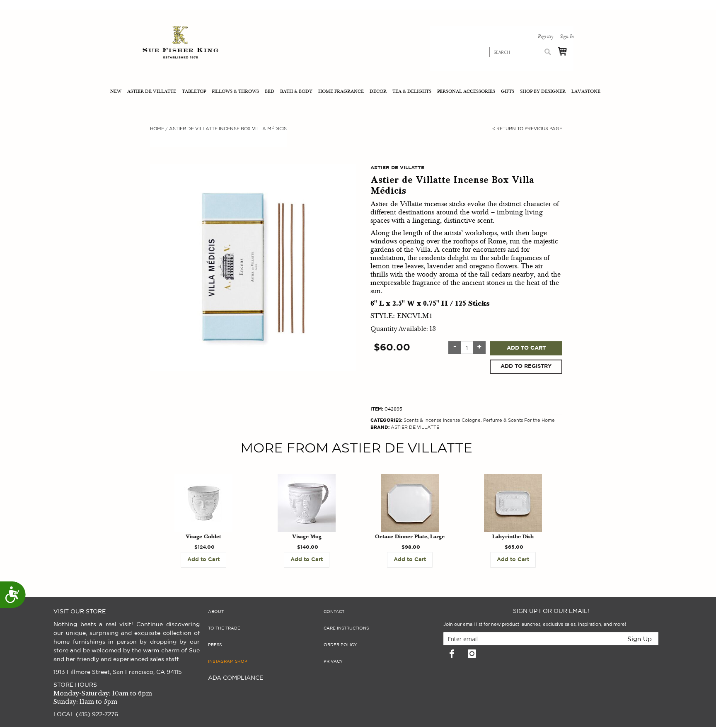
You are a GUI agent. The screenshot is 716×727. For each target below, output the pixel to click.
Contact (334, 612)
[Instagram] (472, 653)
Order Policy (340, 645)
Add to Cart (526, 348)
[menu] (358, 92)
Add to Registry (526, 366)
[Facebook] (451, 653)
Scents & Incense (423, 420)
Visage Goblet (203, 537)
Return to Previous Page (527, 128)
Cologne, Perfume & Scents (492, 420)
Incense (451, 420)
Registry (545, 36)
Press (215, 645)
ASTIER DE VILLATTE (415, 427)
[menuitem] (116, 92)
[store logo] (180, 43)
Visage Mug (307, 537)
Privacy (333, 661)
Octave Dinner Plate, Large (410, 537)
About (216, 612)
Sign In (566, 36)
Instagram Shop (227, 661)
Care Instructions (346, 628)
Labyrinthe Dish (513, 537)
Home (157, 128)
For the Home (539, 420)
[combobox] (521, 52)
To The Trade (224, 628)
